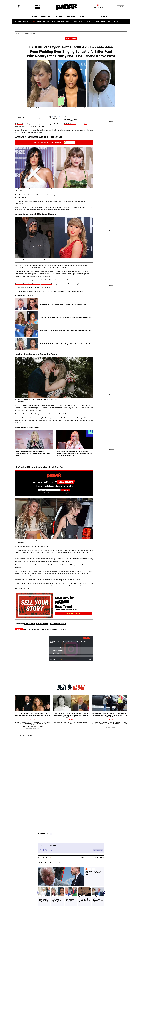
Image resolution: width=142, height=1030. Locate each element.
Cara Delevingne (57, 571)
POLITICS (58, 16)
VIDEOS (93, 16)
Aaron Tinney (21, 117)
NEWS (34, 16)
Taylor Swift (33, 33)
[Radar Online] (67, 6)
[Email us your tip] (37, 10)
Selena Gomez (71, 571)
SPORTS (104, 16)
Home (16, 33)
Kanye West (38, 132)
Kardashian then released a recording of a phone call (33, 284)
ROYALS (83, 16)
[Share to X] (60, 117)
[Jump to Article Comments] (50, 117)
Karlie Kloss (46, 571)
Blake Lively (49, 573)
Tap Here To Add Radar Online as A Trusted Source (48, 142)
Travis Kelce (41, 195)
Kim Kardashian (42, 624)
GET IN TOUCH (73, 613)
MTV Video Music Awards (46, 271)
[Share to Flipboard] (66, 117)
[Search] (19, 7)
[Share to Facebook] (54, 117)
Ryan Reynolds (71, 573)
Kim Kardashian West (58, 624)
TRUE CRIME (71, 16)
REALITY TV (45, 16)
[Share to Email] (71, 117)
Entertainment (23, 33)
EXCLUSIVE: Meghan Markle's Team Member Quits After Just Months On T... (45, 629)
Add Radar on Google (72, 119)
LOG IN (121, 6)
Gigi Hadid (37, 571)
